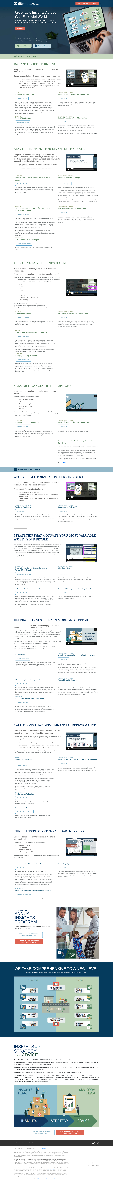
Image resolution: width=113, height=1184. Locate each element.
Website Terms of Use (39, 1178)
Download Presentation (24, 243)
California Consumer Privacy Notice (52, 1178)
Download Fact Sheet (23, 798)
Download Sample (22, 511)
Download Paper (22, 765)
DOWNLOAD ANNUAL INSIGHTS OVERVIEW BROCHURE (28, 935)
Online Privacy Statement (29, 1178)
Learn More (20, 28)
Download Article (22, 98)
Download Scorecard (23, 426)
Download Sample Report (24, 812)
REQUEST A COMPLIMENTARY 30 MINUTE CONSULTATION (29, 941)
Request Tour (64, 98)
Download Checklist (23, 317)
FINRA (49, 1169)
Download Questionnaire (24, 894)
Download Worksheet (23, 336)
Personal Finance (25, 46)
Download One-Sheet (23, 184)
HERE (64, 462)
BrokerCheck (43, 1148)
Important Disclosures (18, 1178)
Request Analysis (65, 184)
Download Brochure (23, 122)
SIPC (53, 1169)
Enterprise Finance (43, 46)
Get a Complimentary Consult (87, 3)
